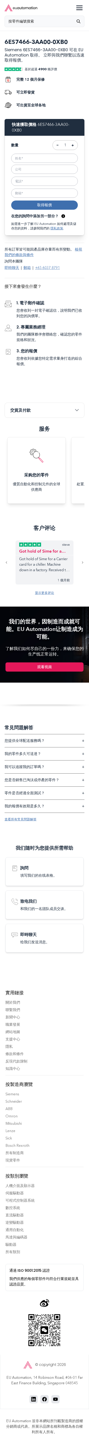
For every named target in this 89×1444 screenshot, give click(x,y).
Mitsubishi (13, 1123)
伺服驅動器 (14, 1193)
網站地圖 (12, 1032)
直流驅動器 (14, 1215)
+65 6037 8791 (47, 268)
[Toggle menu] (79, 8)
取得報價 (44, 205)
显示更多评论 (44, 593)
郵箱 (27, 268)
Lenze (10, 1131)
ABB (9, 1109)
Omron (11, 1116)
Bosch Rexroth (17, 1145)
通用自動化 (14, 1230)
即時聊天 (12, 268)
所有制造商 (14, 1153)
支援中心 (12, 1039)
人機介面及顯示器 (20, 1186)
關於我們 (12, 1002)
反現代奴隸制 (16, 1061)
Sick (8, 1138)
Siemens (12, 1094)
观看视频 (44, 667)
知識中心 (12, 1068)
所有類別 (12, 1252)
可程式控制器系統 (20, 1200)
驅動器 (10, 1244)
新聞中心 (12, 1017)
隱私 (9, 1046)
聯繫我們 (12, 1010)
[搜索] (80, 21)
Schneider (13, 1101)
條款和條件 (14, 1054)
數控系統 (12, 1208)
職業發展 (12, 1024)
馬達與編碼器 (16, 1237)
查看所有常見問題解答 (21, 819)
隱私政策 (56, 228)
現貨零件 (12, 1160)
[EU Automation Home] (21, 8)
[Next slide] (78, 562)
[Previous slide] (10, 562)
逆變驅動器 (14, 1222)
